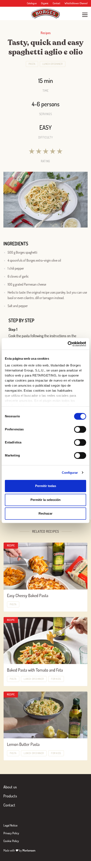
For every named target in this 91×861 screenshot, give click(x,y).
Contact (56, 3)
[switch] (80, 429)
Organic (44, 3)
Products (10, 796)
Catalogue (32, 3)
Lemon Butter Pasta (23, 744)
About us (10, 787)
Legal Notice (10, 825)
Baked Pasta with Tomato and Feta (35, 670)
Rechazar (45, 513)
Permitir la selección (45, 500)
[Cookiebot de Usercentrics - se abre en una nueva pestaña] (67, 344)
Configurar (70, 472)
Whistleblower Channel (76, 3)
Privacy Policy (11, 833)
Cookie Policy (11, 841)
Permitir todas (45, 486)
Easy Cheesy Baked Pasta (27, 595)
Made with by (19, 850)
